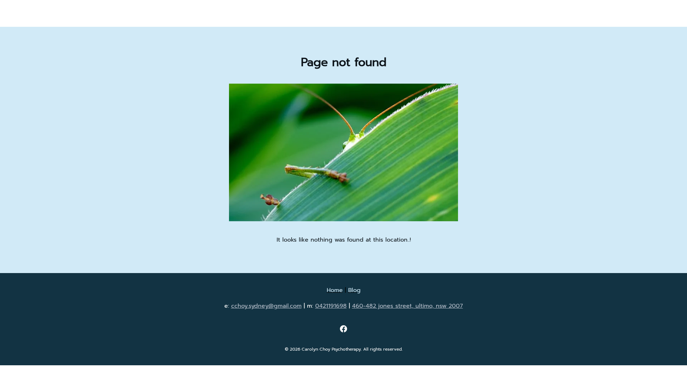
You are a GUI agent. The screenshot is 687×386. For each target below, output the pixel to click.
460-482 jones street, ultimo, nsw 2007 (407, 306)
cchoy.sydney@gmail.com (266, 306)
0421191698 (331, 306)
